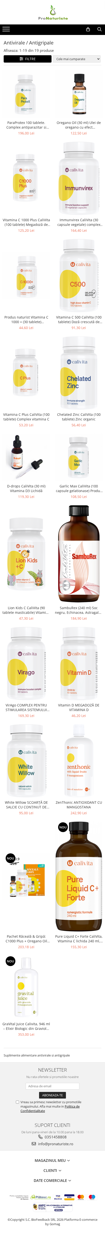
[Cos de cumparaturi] (88, 29)
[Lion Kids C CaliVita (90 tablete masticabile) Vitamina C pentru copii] (26, 554)
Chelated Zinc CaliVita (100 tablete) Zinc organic (79, 416)
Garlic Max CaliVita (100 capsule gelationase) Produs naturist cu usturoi (79, 488)
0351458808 (55, 1136)
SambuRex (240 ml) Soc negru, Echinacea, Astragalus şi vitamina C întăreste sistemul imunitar (79, 610)
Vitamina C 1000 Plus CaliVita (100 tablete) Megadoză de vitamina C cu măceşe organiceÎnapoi (26, 222)
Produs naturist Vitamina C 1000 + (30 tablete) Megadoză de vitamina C (26, 319)
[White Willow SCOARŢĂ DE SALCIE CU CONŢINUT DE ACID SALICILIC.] (26, 761)
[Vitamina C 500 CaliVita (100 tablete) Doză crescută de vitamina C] (79, 275)
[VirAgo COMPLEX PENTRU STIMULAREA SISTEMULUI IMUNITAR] (26, 663)
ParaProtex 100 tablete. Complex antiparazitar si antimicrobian (26, 125)
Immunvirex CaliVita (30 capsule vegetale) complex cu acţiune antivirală (78, 222)
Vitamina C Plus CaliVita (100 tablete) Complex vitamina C (26, 416)
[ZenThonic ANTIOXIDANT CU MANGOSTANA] (79, 761)
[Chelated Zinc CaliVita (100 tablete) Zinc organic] (79, 373)
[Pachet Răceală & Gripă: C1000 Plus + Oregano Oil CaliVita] (26, 876)
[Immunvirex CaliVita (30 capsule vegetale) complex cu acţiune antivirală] (79, 178)
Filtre (29, 58)
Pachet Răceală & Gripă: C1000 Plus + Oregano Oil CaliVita (26, 938)
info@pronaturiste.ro (55, 1143)
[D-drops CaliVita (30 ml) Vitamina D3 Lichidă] (26, 457)
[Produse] (6, 30)
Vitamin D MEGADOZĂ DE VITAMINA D (78, 707)
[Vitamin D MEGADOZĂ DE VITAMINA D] (79, 663)
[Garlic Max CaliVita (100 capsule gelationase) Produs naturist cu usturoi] (79, 457)
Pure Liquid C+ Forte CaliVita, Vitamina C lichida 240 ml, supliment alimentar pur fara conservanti (79, 938)
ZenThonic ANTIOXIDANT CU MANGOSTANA (79, 804)
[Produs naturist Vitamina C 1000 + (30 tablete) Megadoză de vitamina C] (26, 275)
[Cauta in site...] (99, 29)
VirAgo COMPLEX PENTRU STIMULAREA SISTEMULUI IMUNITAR (26, 707)
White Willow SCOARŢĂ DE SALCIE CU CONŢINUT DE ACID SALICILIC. (26, 804)
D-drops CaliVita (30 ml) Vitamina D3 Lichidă (26, 488)
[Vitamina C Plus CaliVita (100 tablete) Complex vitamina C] (26, 373)
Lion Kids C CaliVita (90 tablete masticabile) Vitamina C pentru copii (26, 610)
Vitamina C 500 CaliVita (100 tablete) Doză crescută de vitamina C (79, 319)
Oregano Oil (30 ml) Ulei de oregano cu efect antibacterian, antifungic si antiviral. (79, 125)
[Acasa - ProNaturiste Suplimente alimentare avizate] (52, 12)
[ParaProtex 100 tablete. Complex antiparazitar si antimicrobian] (26, 94)
